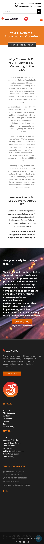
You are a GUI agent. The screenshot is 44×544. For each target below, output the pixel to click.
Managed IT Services (11, 440)
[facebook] (3, 491)
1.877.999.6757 (11, 478)
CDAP (5, 437)
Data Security (8, 448)
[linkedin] (7, 491)
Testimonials (8, 418)
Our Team (6, 416)
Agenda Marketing (32, 538)
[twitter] (20, 542)
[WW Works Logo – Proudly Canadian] (14, 17)
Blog (4, 424)
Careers (6, 421)
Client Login (36, 6)
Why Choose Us (9, 413)
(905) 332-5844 (27, 3)
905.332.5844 (23, 478)
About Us (6, 410)
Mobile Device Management (14, 451)
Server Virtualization (11, 454)
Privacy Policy (8, 427)
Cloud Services (9, 446)
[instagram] (28, 542)
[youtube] (24, 542)
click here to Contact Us (21, 237)
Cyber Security (8, 456)
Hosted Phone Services (12, 443)
